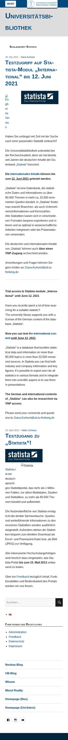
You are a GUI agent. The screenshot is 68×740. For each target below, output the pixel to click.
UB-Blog (11, 673)
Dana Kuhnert (28, 57)
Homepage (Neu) (16, 699)
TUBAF (42, 4)
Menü (10, 3)
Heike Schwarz (29, 430)
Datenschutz (16, 641)
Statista (21, 164)
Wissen (10, 681)
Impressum (15, 646)
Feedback (23, 576)
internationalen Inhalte (25, 174)
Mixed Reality (14, 690)
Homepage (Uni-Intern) (20, 707)
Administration (18, 632)
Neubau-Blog (14, 664)
